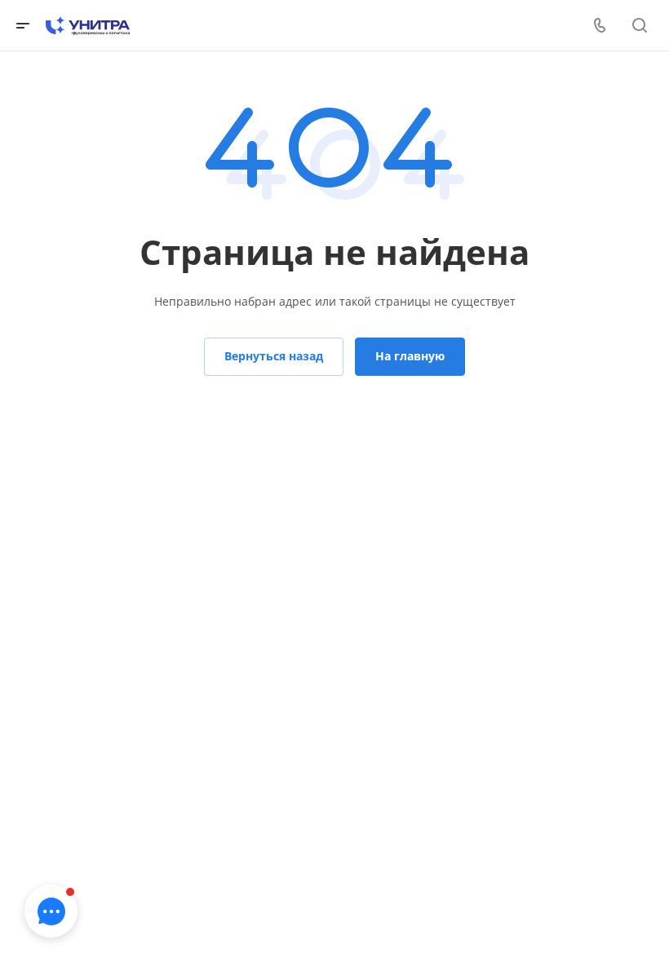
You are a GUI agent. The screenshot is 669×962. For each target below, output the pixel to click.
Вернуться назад (273, 356)
